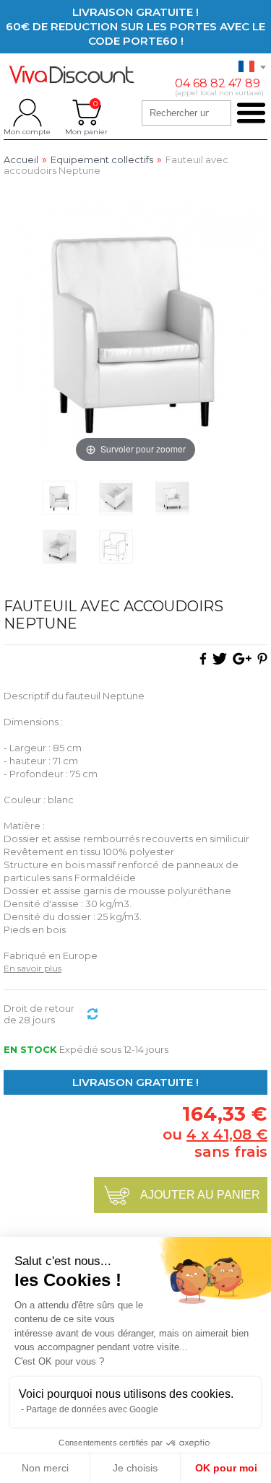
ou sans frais (215, 1143)
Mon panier (86, 112)
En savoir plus (32, 968)
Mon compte (27, 112)
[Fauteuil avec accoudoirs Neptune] (59, 497)
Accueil (21, 159)
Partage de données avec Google (92, 1409)
